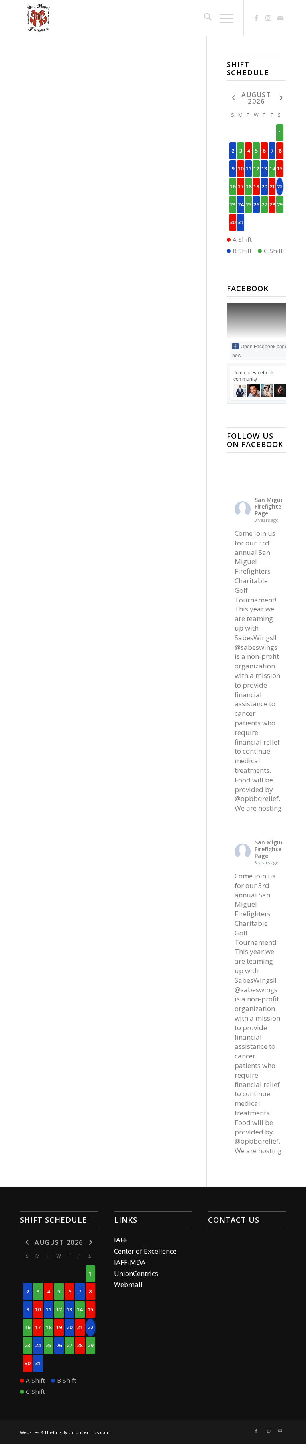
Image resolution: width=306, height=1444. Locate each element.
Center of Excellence (145, 1251)
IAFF (121, 1239)
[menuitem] (204, 18)
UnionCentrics (136, 1273)
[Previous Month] (233, 97)
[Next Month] (279, 97)
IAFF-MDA (129, 1262)
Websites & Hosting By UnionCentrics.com (65, 1432)
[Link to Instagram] (268, 18)
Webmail (128, 1284)
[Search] (204, 18)
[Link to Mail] (280, 18)
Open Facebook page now (260, 351)
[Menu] (222, 18)
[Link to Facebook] (256, 18)
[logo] (38, 18)
